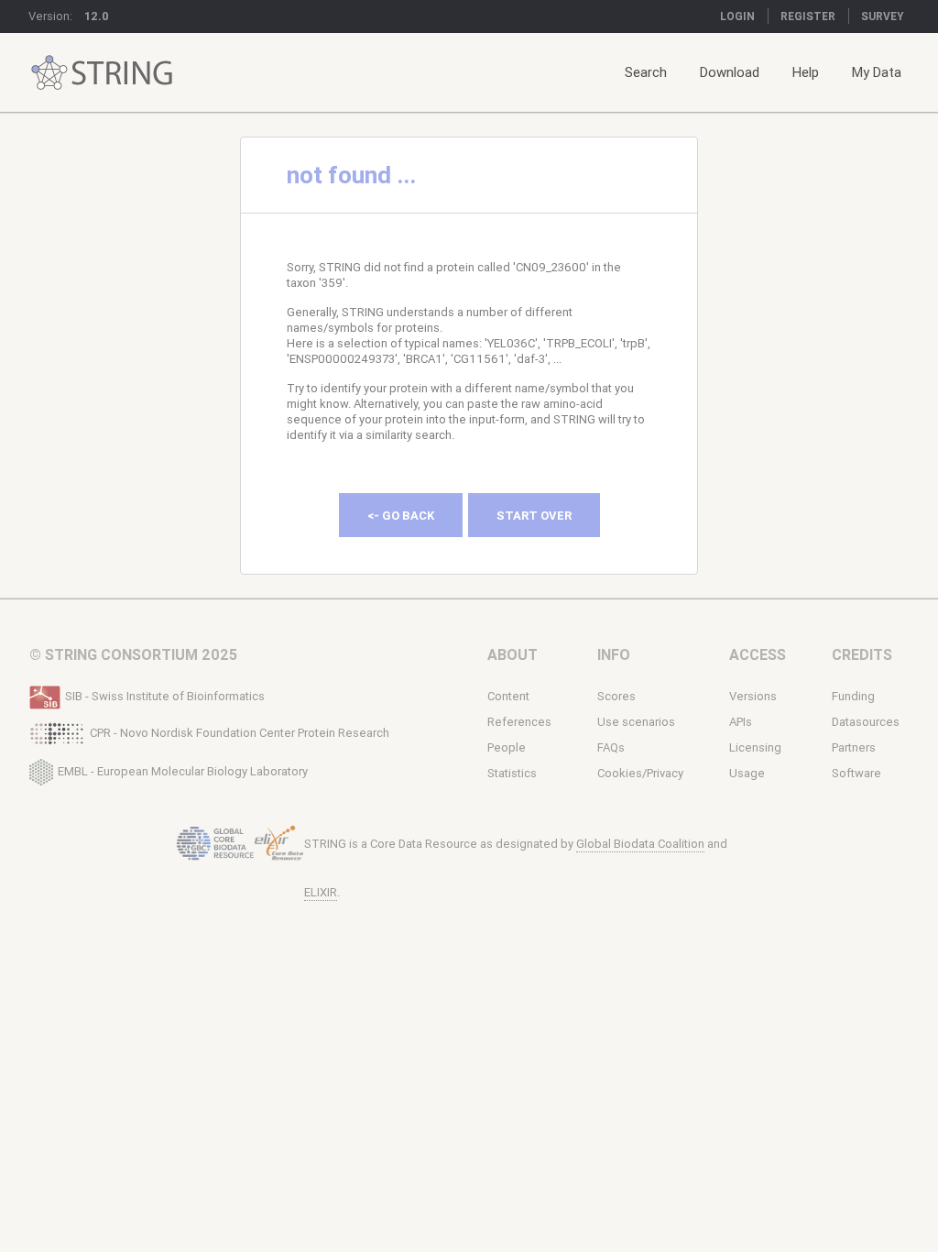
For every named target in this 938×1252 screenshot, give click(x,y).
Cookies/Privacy (640, 773)
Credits (862, 654)
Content (508, 696)
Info (613, 654)
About (512, 654)
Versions (753, 696)
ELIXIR (320, 892)
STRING (49, 72)
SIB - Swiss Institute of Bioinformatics (165, 696)
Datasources (866, 722)
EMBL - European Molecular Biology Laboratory (183, 770)
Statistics (512, 773)
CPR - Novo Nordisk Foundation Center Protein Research (239, 733)
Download (729, 72)
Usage (747, 773)
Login (737, 16)
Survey (882, 16)
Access (757, 654)
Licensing (755, 747)
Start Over (534, 515)
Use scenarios (636, 722)
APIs (740, 722)
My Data (876, 72)
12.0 (96, 16)
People (506, 747)
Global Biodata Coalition (640, 843)
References (519, 722)
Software (856, 773)
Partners (854, 747)
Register (807, 16)
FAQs (611, 747)
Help (805, 72)
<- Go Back (400, 515)
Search (646, 72)
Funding (853, 696)
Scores (616, 696)
